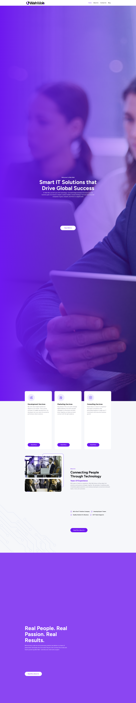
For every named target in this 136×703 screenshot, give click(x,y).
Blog (109, 2)
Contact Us (103, 2)
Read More (34, 444)
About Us (95, 2)
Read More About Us (79, 530)
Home (90, 2)
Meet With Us (68, 228)
